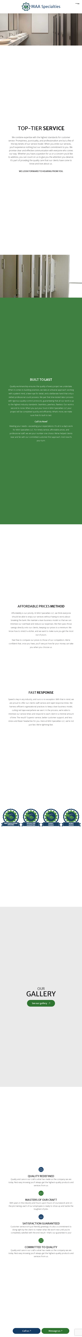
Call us (25, 1331)
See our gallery (40, 1003)
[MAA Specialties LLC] (41, 6)
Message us (55, 1331)
